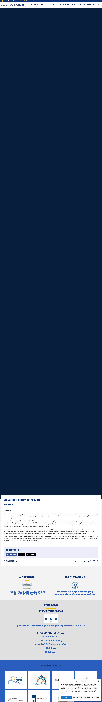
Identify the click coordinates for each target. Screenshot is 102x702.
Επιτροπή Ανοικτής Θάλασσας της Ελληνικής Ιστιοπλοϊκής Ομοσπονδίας (75, 593)
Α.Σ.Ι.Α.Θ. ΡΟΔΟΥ (51, 637)
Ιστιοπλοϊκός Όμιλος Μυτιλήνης (51, 644)
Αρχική (33, 4)
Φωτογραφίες (76, 4)
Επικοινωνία (91, 4)
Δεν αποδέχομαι (78, 697)
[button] (99, 681)
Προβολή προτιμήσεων (92, 697)
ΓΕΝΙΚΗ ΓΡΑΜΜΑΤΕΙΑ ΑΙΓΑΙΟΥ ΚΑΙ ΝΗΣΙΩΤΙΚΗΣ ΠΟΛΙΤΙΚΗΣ (27, 593)
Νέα (84, 4)
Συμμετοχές (51, 4)
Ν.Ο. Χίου (51, 648)
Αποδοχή (66, 697)
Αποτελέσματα (64, 4)
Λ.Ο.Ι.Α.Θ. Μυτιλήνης (51, 640)
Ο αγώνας (40, 4)
